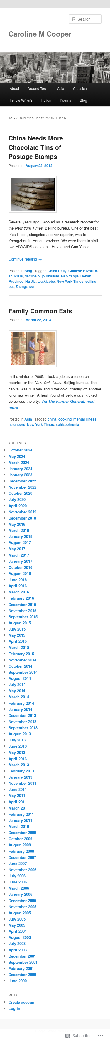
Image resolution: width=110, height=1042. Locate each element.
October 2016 (20, 567)
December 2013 (22, 715)
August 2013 (20, 734)
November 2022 (22, 487)
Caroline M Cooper (40, 34)
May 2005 (17, 925)
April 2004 (18, 931)
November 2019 (22, 512)
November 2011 (22, 783)
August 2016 (20, 573)
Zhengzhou (25, 286)
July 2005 (17, 919)
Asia (60, 88)
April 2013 (18, 758)
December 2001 (22, 956)
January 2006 (20, 894)
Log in (14, 1008)
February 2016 (21, 598)
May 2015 (17, 635)
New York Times (70, 281)
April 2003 (18, 950)
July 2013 (17, 740)
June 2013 (18, 746)
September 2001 (23, 962)
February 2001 (21, 968)
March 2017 (19, 555)
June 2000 (18, 980)
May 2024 (17, 456)
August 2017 (20, 542)
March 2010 (19, 826)
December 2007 (22, 857)
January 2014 (20, 709)
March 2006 (19, 888)
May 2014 (17, 690)
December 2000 (22, 974)
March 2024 (19, 462)
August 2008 (20, 845)
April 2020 (18, 505)
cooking (65, 419)
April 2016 (18, 585)
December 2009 (22, 832)
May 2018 (17, 524)
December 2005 (22, 900)
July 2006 (17, 875)
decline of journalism (42, 276)
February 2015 (21, 654)
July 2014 (17, 684)
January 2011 (20, 820)
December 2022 (22, 481)
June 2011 (18, 789)
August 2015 (20, 623)
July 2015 (17, 629)
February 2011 (21, 814)
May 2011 (17, 795)
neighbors (17, 424)
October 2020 (20, 493)
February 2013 (21, 771)
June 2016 (18, 579)
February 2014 (21, 703)
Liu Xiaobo (46, 281)
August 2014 (20, 678)
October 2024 (20, 450)
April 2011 (18, 802)
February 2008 (21, 851)
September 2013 (23, 727)
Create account (22, 1002)
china (52, 419)
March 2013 (19, 764)
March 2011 (19, 808)
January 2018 (20, 536)
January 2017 (20, 561)
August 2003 (20, 937)
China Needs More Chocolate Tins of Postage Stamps (36, 147)
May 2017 (17, 548)
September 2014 (23, 672)
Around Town (38, 88)
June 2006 (18, 882)
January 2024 (20, 468)
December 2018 (22, 518)
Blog (83, 100)
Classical (80, 88)
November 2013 (22, 721)
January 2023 (20, 474)
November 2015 (22, 610)
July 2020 (17, 499)
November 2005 (22, 906)
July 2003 (17, 943)
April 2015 (18, 641)
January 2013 (20, 777)
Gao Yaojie (70, 276)
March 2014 (19, 696)
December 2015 (22, 604)
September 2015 (23, 616)
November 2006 (22, 869)
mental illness (85, 419)
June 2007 (18, 863)
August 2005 (20, 913)
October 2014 (20, 666)
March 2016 (19, 592)
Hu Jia (30, 281)
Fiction (46, 100)
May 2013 (17, 752)
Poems (65, 100)
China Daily (57, 270)
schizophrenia (67, 424)
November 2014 (22, 660)
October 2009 (20, 838)
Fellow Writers (21, 100)
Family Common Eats (40, 310)
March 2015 (19, 647)
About (14, 88)
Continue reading (25, 259)
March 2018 (19, 530)
